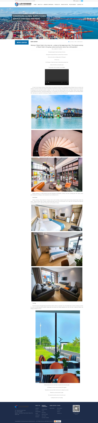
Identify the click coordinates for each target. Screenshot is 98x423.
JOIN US (58, 411)
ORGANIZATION (37, 411)
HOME (35, 4)
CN (80, 0)
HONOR (36, 413)
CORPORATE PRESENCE (37, 416)
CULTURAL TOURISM (45, 417)
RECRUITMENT (72, 4)
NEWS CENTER (64, 4)
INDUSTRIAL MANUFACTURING (45, 413)
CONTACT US (80, 4)
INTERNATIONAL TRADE (44, 410)
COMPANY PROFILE (37, 409)
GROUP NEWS (52, 408)
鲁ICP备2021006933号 (49, 421)
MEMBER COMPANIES (48, 4)
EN (82, 0)
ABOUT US (40, 4)
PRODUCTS (57, 4)
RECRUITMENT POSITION (59, 409)
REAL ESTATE (44, 415)
